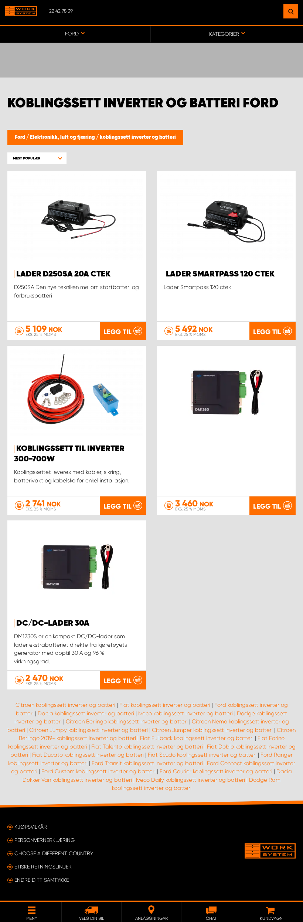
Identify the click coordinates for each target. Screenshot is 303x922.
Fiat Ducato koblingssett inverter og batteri (88, 754)
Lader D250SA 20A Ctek (63, 274)
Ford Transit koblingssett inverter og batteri (147, 763)
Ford (20, 137)
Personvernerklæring (44, 840)
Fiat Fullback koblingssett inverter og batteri (196, 738)
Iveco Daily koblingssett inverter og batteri (190, 780)
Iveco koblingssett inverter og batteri (185, 713)
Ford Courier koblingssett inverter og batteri (216, 771)
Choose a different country (53, 853)
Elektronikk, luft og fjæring (63, 137)
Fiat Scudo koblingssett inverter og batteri (202, 754)
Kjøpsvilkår (30, 827)
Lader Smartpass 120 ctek (220, 274)
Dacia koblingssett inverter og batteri (86, 713)
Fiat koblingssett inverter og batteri (164, 705)
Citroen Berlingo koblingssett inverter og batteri (127, 721)
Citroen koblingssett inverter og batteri (65, 705)
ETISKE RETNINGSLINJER (43, 867)
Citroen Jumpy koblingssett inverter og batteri (88, 730)
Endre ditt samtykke (41, 880)
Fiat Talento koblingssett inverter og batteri (147, 746)
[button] (37, 158)
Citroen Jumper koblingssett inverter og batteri (212, 730)
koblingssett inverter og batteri (138, 137)
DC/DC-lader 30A (52, 623)
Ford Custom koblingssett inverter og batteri (98, 771)
